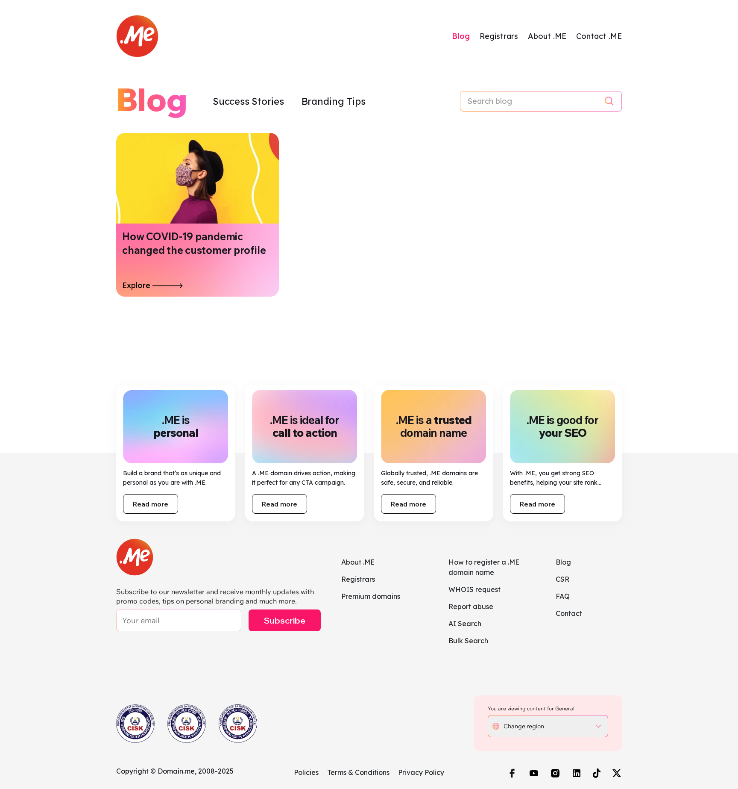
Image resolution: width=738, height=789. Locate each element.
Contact (569, 613)
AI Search (464, 623)
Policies (306, 772)
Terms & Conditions (358, 772)
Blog (461, 36)
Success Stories (249, 101)
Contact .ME (599, 36)
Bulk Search (468, 640)
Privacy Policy (421, 772)
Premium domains (370, 596)
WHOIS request (474, 589)
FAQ (563, 596)
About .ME (547, 36)
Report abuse (470, 606)
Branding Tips (334, 101)
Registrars (499, 36)
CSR (562, 579)
